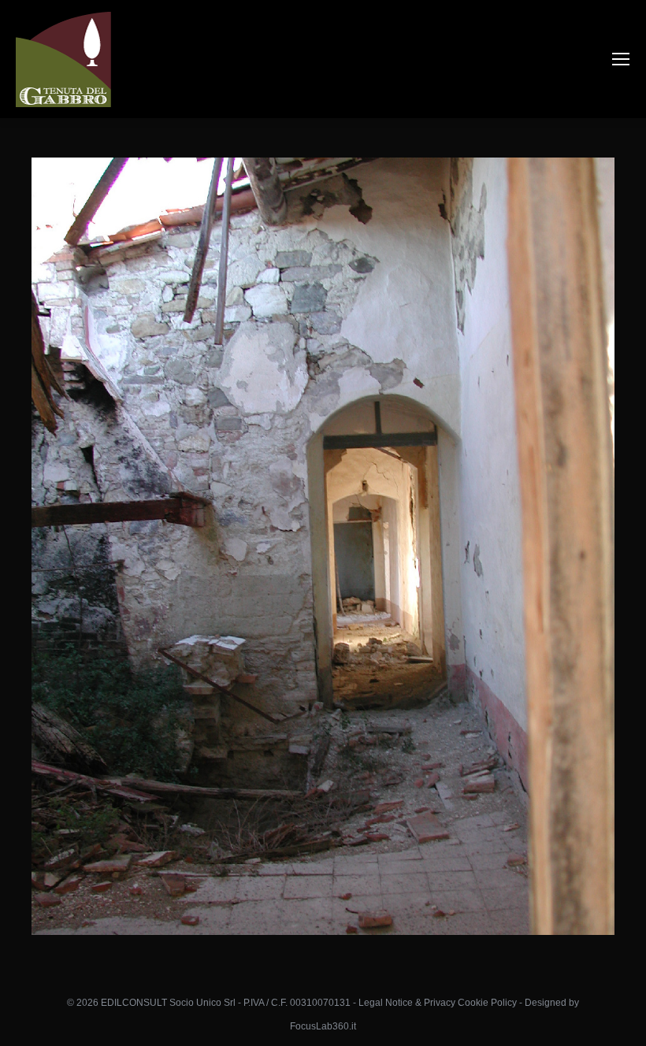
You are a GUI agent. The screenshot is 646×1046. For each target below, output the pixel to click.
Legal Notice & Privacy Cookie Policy (437, 1002)
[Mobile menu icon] (620, 59)
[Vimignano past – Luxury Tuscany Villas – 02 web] (323, 546)
